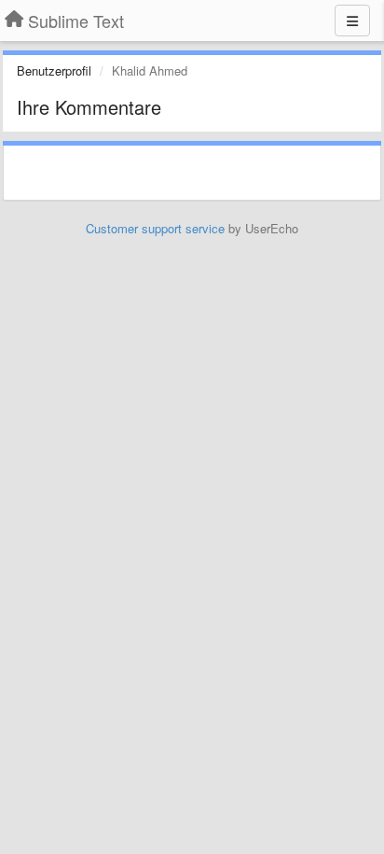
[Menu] (352, 20)
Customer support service (155, 228)
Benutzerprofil (54, 70)
